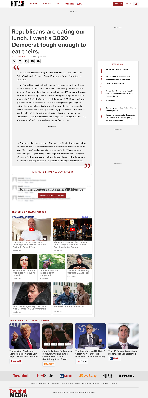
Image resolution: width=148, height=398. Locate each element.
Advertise (64, 384)
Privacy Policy (86, 384)
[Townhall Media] (18, 393)
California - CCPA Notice (109, 384)
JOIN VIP (118, 4)
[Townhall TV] (69, 4)
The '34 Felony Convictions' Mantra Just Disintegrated (122, 352)
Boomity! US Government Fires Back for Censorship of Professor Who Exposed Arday (120, 93)
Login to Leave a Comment (52, 195)
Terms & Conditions (74, 384)
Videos (47, 4)
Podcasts (34, 4)
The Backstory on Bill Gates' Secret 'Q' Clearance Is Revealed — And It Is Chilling (90, 354)
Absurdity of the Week (114, 84)
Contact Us (95, 384)
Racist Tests (110, 101)
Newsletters (55, 384)
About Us (34, 384)
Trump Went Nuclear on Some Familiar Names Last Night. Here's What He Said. (24, 354)
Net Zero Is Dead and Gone (116, 69)
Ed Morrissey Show (44, 384)
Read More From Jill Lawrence (51, 172)
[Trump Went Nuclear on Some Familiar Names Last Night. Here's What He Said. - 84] (24, 336)
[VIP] (80, 4)
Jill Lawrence (20, 57)
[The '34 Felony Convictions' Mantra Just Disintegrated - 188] (123, 336)
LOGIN (128, 4)
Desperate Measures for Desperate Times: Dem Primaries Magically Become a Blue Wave (120, 118)
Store (57, 4)
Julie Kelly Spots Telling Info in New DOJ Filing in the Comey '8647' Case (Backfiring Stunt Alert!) (57, 355)
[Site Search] (136, 4)
